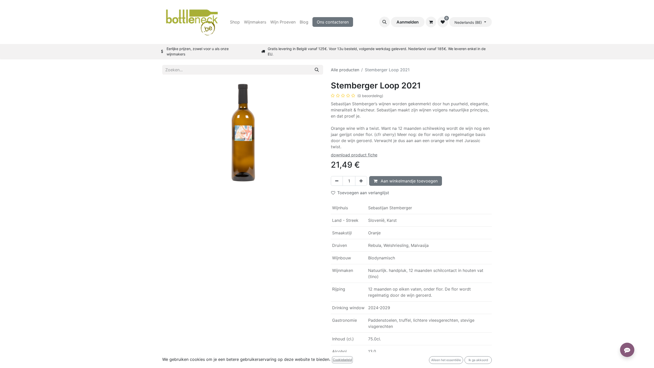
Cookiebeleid (342, 360)
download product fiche (354, 154)
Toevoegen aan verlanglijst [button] (363, 192)
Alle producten (345, 69)
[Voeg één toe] (361, 181)
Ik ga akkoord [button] (478, 360)
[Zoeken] (316, 70)
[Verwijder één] (337, 181)
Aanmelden (407, 22)
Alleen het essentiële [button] (446, 360)
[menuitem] (235, 22)
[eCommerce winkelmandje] (431, 22)
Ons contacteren (333, 22)
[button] (384, 22)
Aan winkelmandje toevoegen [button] (408, 180)
